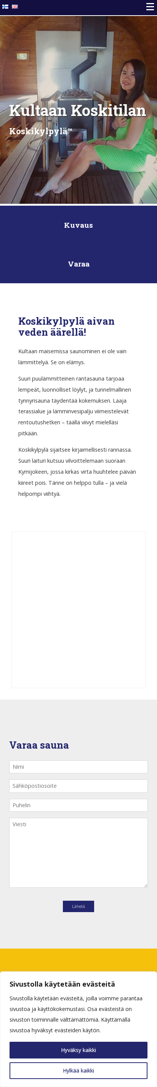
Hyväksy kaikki (78, 1050)
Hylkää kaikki (78, 1070)
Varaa (79, 263)
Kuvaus (78, 225)
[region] (78, 1029)
